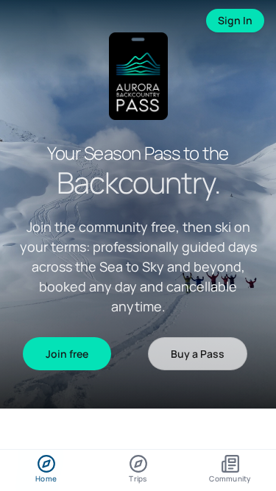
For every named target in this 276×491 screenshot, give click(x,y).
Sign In (235, 20)
